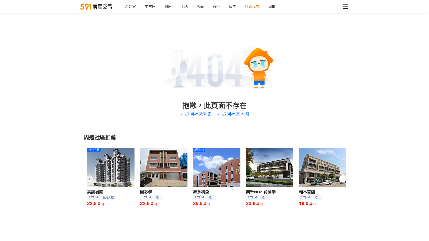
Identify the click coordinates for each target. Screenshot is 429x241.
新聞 (271, 6)
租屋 (168, 6)
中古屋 (150, 6)
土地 (184, 6)
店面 (200, 6)
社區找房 (252, 6)
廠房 (232, 6)
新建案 (130, 6)
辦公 (216, 6)
